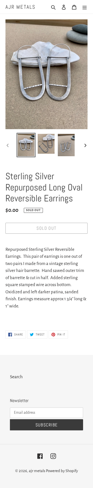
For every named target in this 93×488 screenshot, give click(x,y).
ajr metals (20, 7)
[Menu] (84, 7)
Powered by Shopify (62, 471)
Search (16, 376)
